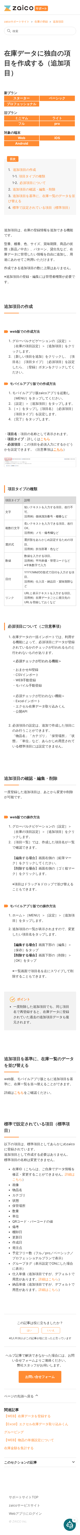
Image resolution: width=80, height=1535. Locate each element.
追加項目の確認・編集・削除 (34, 189)
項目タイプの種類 (32, 176)
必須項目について (32, 183)
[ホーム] (26, 7)
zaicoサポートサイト (16, 21)
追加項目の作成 (24, 170)
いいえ (51, 1330)
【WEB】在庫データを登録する (27, 1416)
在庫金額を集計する (19, 1448)
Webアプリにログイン (25, 1513)
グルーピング (14, 1432)
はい (29, 1330)
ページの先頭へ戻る (19, 1396)
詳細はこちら (48, 1279)
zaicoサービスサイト (24, 1505)
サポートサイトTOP (23, 1497)
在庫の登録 (41, 21)
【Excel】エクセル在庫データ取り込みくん (36, 1424)
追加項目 (58, 21)
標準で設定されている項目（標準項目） (42, 207)
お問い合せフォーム (40, 1377)
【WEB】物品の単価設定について (29, 1440)
